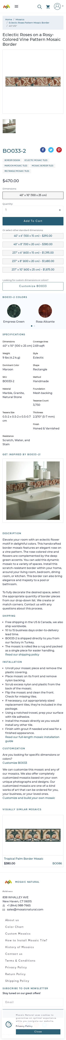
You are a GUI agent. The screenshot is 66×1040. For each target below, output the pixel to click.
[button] (40, 6)
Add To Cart (33, 221)
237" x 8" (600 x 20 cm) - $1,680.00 (33, 261)
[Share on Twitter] (51, 150)
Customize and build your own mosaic (29, 798)
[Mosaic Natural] (7, 8)
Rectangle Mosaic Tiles (17, 171)
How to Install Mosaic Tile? (26, 940)
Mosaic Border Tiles (42, 166)
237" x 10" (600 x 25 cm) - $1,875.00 (33, 269)
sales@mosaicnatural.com (24, 909)
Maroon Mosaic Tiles (16, 166)
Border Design (12, 160)
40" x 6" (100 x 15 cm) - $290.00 (33, 236)
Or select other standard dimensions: (23, 230)
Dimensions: (9, 188)
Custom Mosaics (18, 934)
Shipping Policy (17, 981)
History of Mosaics (19, 947)
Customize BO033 (33, 286)
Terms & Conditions (20, 961)
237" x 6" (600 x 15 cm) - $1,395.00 (33, 253)
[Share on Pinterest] (59, 150)
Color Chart (14, 927)
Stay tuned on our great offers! (21, 993)
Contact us (14, 954)
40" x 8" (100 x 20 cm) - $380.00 (33, 244)
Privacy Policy (16, 967)
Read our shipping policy (22, 654)
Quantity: (8, 204)
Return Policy (15, 974)
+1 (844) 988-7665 (18, 905)
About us (12, 920)
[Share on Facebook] (43, 150)
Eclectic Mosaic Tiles (36, 160)
